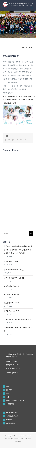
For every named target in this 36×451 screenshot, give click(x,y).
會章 (7, 397)
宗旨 (7, 393)
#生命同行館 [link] (7, 99)
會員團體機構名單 (12, 416)
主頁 (7, 386)
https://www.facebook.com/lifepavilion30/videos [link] (19, 96)
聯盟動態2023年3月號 (11, 311)
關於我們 (9, 390)
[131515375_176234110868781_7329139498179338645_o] (18, 106)
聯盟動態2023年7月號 (11, 294)
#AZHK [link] (15, 103)
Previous (24, 47)
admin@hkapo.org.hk (13, 368)
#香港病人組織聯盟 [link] (18, 99)
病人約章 (9, 420)
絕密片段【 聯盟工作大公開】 (14, 278)
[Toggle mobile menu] (32, 8)
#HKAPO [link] (9, 103)
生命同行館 (10, 404)
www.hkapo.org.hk (12, 373)
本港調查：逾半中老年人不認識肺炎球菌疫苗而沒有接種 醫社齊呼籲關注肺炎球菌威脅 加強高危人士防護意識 (18, 249)
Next (30, 47)
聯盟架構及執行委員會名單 (15, 400)
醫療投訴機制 (10, 423)
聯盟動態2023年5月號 (11, 303)
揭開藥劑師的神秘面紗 (12, 286)
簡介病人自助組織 (12, 412)
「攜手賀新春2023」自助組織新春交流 (17, 319)
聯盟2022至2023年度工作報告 (14, 270)
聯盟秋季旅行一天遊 (11, 261)
